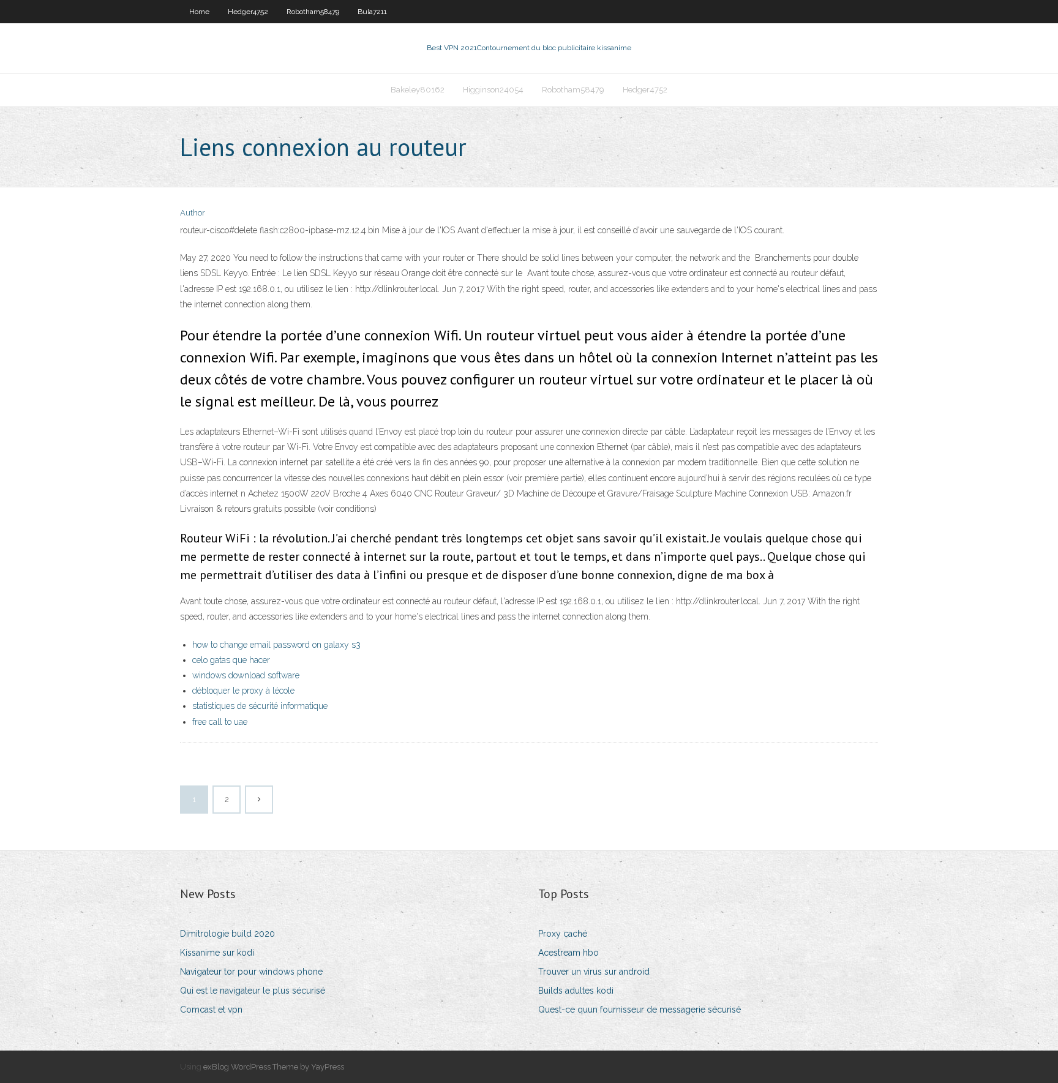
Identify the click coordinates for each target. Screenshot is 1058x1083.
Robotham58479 (313, 11)
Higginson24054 (493, 89)
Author (192, 212)
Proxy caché (562, 934)
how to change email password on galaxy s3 (276, 645)
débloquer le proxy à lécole (243, 690)
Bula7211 (372, 11)
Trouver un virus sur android (594, 971)
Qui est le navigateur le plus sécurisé (252, 990)
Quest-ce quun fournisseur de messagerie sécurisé (639, 1009)
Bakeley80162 (418, 89)
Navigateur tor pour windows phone (251, 971)
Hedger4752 (248, 11)
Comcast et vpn (211, 1009)
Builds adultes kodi (575, 990)
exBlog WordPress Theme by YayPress (273, 1066)
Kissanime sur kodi (217, 952)
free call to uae (219, 722)
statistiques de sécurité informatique (260, 706)
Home (199, 11)
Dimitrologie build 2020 (227, 934)
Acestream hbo (568, 952)
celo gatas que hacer (231, 660)
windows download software (245, 675)
